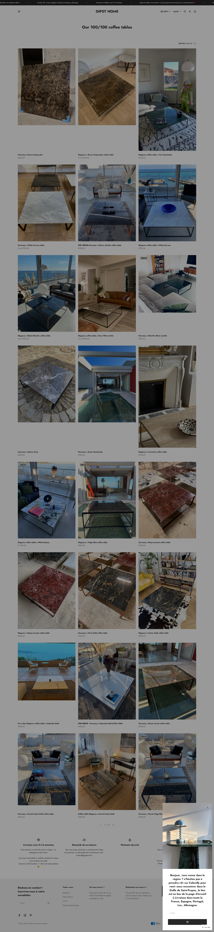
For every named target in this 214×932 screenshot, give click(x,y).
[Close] (208, 807)
